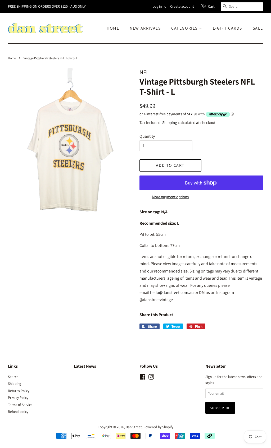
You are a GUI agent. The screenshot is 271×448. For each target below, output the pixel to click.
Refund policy (18, 411)
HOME (113, 28)
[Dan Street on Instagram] (151, 378)
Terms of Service (20, 404)
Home (12, 58)
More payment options (170, 196)
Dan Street (134, 426)
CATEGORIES (185, 28)
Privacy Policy (18, 397)
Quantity (147, 136)
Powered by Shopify (158, 426)
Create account (182, 6)
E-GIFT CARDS (227, 28)
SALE (258, 28)
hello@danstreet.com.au (172, 292)
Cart (211, 6)
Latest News (85, 366)
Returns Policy (18, 390)
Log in (157, 6)
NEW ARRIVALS (145, 28)
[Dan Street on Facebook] (142, 378)
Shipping (169, 122)
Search (13, 376)
